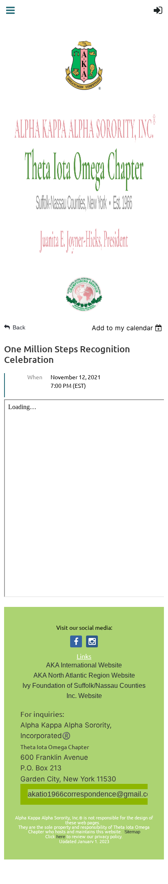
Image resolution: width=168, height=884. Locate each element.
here (60, 836)
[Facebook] (76, 641)
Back (19, 327)
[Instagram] (92, 641)
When (34, 376)
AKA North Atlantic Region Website (84, 675)
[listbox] (128, 328)
